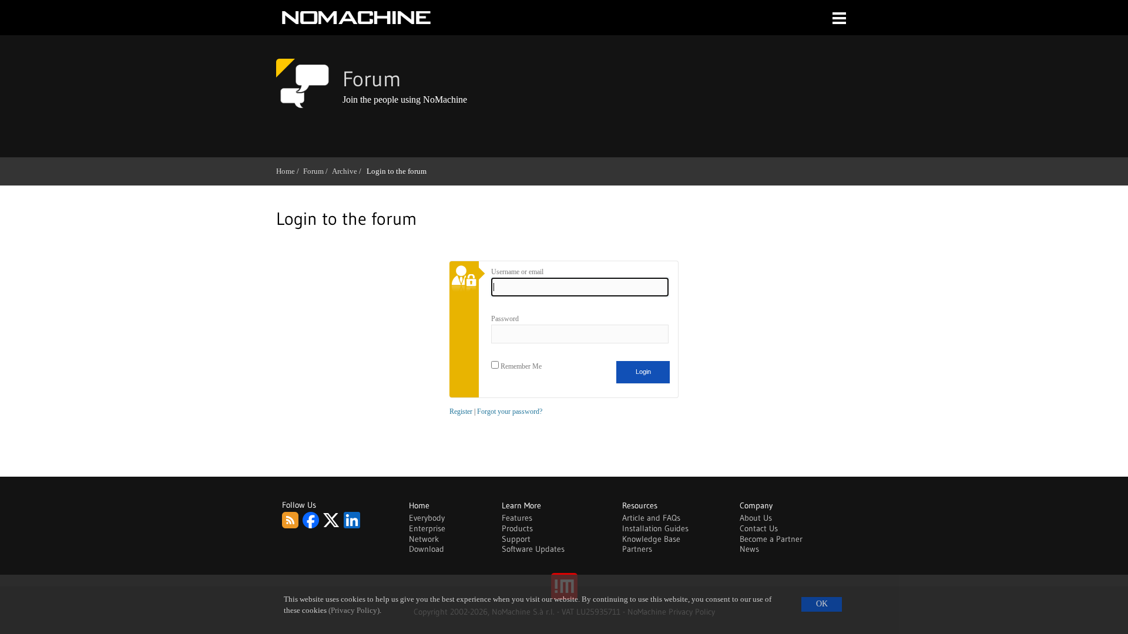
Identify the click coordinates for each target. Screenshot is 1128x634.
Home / (289, 171)
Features (517, 517)
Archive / (348, 171)
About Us (756, 517)
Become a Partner (771, 539)
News (749, 549)
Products (517, 528)
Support (516, 539)
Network (424, 539)
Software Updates (533, 549)
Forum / (317, 171)
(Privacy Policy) (354, 610)
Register (460, 411)
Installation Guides (655, 528)
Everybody (427, 517)
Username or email (517, 272)
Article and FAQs (651, 517)
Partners (637, 549)
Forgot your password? (509, 411)
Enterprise (427, 528)
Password (505, 319)
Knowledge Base (651, 539)
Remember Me (520, 366)
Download (426, 549)
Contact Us (759, 528)
